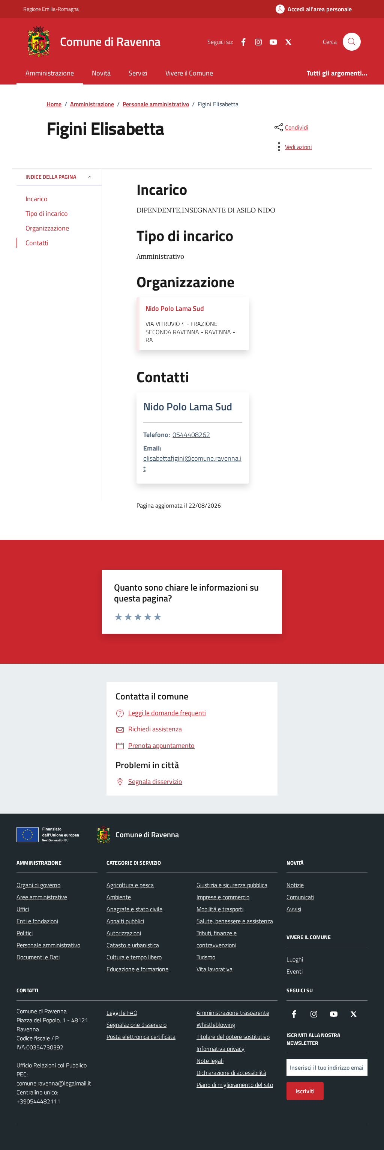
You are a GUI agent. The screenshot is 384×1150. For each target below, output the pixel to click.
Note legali (210, 1060)
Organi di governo (38, 884)
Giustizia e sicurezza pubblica (231, 884)
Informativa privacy (220, 1048)
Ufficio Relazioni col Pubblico (51, 1065)
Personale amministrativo (48, 945)
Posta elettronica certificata (141, 1036)
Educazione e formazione (137, 969)
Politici (24, 932)
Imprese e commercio (222, 896)
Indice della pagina (51, 177)
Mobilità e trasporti (219, 908)
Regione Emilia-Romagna (51, 9)
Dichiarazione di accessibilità (231, 1072)
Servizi (138, 73)
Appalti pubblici (125, 920)
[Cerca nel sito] (352, 42)
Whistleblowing (215, 1024)
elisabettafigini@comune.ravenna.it (192, 463)
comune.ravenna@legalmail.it (53, 1083)
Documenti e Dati (38, 957)
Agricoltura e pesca (130, 884)
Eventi (294, 971)
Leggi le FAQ (122, 1012)
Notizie (295, 884)
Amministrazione (50, 73)
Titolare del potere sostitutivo (233, 1036)
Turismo (205, 957)
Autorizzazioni (123, 932)
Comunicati (300, 896)
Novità (101, 73)
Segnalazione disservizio (136, 1024)
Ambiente (118, 896)
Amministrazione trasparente (232, 1012)
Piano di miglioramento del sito (234, 1084)
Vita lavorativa (214, 969)
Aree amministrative (41, 896)
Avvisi (293, 908)
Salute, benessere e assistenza (234, 920)
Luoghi (294, 959)
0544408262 (191, 435)
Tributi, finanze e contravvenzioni (216, 939)
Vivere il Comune (189, 73)
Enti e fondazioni (37, 920)
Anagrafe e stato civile (134, 908)
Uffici (22, 908)
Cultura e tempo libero (134, 957)
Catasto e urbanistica (132, 945)
